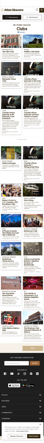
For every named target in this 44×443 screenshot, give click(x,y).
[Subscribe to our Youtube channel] (12, 374)
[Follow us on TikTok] (18, 374)
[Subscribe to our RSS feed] (37, 374)
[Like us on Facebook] (5, 374)
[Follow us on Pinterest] (31, 374)
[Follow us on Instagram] (25, 374)
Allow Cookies (33, 436)
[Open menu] (42, 9)
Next (33, 348)
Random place (33, 17)
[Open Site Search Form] (37, 10)
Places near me (13, 17)
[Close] (40, 424)
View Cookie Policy (22, 431)
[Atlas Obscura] (12, 10)
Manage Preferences (16, 436)
